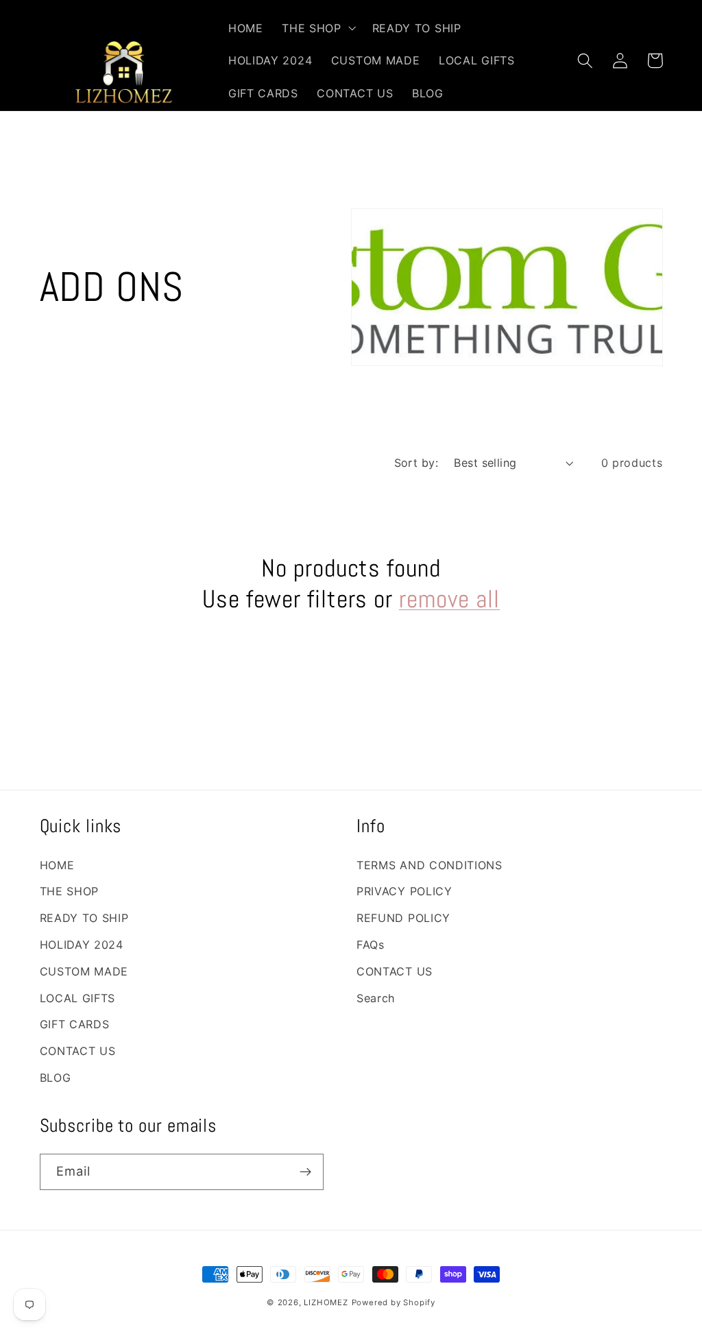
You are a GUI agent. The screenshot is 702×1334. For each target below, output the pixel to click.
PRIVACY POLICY (404, 891)
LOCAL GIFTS (78, 998)
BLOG (55, 1077)
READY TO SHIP (84, 918)
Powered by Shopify (394, 1302)
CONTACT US (78, 1051)
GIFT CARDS (75, 1024)
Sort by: (416, 463)
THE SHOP (69, 891)
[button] (317, 28)
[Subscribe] (305, 1172)
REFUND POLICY (403, 918)
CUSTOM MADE (84, 971)
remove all (449, 599)
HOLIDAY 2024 (81, 944)
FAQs (370, 944)
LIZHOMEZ (326, 1302)
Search (376, 998)
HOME (57, 865)
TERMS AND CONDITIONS (429, 865)
